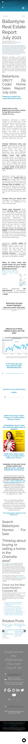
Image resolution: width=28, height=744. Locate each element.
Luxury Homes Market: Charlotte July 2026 (8, 633)
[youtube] (14, 695)
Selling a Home (13, 43)
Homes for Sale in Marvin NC (13, 609)
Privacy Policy (21, 725)
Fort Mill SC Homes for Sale (12, 606)
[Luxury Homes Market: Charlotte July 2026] (8, 624)
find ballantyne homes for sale (12, 49)
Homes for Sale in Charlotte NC (14, 602)
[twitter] (22, 690)
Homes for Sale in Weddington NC (15, 612)
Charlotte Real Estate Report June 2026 (20, 632)
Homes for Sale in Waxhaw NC (13, 610)
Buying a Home (10, 42)
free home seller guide (12, 50)
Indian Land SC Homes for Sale (14, 614)
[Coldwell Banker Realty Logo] (10, 7)
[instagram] (13, 690)
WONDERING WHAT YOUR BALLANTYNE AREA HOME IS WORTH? (14, 427)
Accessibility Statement (12, 725)
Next (23, 16)
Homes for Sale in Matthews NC (14, 608)
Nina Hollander (6, 563)
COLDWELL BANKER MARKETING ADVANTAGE (14, 469)
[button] (3, 631)
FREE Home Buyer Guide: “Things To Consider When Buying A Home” (14, 417)
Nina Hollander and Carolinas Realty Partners (14, 481)
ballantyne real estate (11, 47)
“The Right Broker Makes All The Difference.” (14, 514)
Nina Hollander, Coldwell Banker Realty (15, 683)
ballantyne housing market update (12, 45)
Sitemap (5, 725)
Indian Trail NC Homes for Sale (13, 613)
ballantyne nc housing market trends (12, 46)
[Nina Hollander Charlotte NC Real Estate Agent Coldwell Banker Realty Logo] (10, 2)
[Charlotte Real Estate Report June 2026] (20, 624)
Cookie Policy (14, 726)
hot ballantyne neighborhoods (18, 52)
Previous (5, 16)
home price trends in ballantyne (13, 51)
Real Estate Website (9, 729)
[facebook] (5, 690)
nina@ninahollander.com (15, 679)
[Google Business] (9, 690)
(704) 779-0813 (15, 678)
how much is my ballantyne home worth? (11, 54)
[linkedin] (17, 690)
